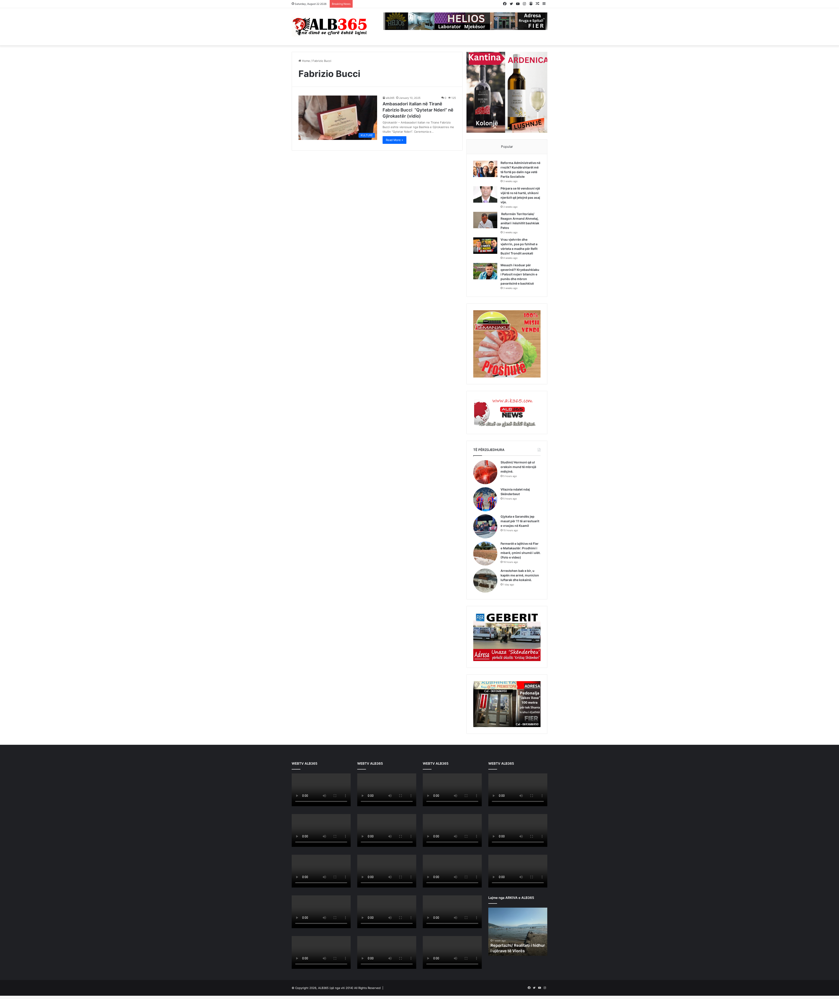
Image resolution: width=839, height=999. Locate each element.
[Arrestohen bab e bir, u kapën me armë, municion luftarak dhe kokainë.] (485, 581)
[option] (517, 931)
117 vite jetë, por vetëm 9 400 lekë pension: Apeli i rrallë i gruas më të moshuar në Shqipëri (417, 3)
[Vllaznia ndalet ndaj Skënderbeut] (485, 499)
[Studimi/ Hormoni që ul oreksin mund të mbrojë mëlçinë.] (485, 472)
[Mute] (338, 803)
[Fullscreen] (345, 803)
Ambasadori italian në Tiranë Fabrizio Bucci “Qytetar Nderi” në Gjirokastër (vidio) (418, 110)
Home (305, 61)
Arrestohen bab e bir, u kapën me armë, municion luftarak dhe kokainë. (520, 575)
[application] (321, 790)
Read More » (394, 140)
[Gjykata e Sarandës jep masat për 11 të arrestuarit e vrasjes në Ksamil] (485, 526)
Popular (507, 146)
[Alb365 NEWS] (330, 27)
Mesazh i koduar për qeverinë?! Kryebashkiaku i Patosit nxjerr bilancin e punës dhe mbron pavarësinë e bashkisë (520, 274)
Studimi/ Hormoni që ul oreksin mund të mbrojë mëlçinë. (518, 466)
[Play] (297, 803)
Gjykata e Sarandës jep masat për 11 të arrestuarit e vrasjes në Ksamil (520, 521)
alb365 (390, 97)
